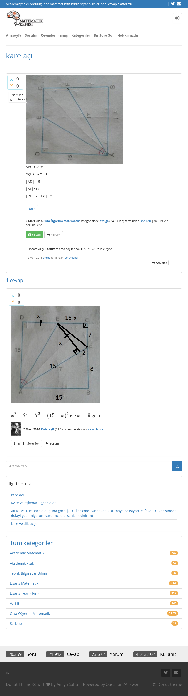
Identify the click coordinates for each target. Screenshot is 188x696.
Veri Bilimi (18, 603)
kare (31, 208)
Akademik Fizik (22, 563)
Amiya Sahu (67, 684)
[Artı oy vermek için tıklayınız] (11, 80)
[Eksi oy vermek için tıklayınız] (11, 84)
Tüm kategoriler (31, 543)
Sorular (31, 35)
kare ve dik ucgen (25, 523)
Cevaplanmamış (54, 35)
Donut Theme (18, 684)
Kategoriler (80, 35)
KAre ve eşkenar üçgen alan (34, 502)
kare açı (17, 495)
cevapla (161, 263)
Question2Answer (122, 684)
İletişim (11, 673)
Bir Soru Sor (104, 35)
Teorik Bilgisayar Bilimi (28, 573)
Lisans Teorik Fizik (24, 593)
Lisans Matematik (24, 583)
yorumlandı (71, 257)
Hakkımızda (128, 35)
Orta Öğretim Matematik (61, 221)
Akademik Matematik (27, 553)
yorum (55, 235)
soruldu (146, 221)
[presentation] (40, 415)
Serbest (16, 623)
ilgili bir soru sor (28, 443)
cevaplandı (95, 429)
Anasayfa (13, 35)
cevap (36, 235)
